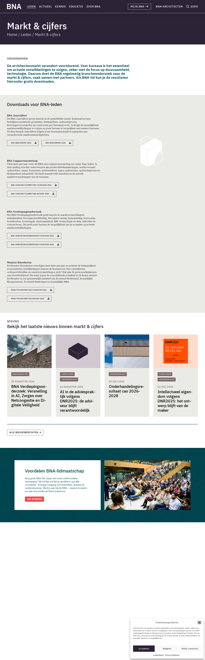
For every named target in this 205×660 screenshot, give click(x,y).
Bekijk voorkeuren (190, 648)
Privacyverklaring (172, 655)
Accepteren (144, 648)
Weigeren (167, 648)
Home (12, 34)
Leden (26, 34)
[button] (199, 622)
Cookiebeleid (158, 655)
